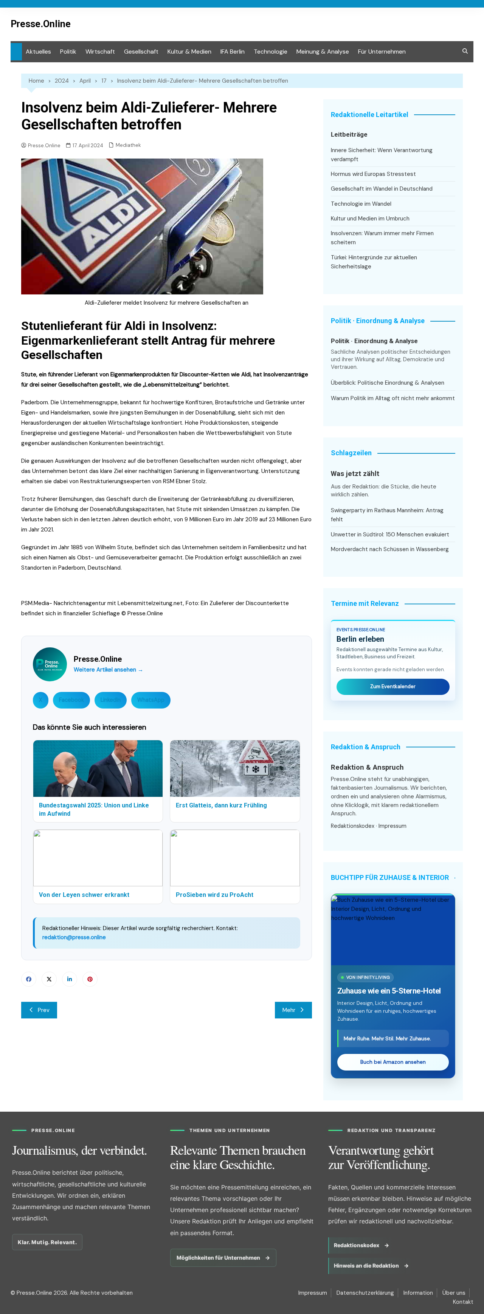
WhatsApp (150, 699)
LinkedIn (111, 699)
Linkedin (69, 979)
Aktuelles (38, 51)
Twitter (49, 979)
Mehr (288, 1010)
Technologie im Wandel (361, 204)
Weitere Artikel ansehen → (108, 669)
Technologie (270, 51)
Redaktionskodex (352, 826)
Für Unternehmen (382, 51)
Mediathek (128, 145)
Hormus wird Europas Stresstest (373, 174)
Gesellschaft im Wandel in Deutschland (382, 189)
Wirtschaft (100, 51)
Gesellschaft (141, 51)
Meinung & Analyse (322, 51)
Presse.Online (41, 23)
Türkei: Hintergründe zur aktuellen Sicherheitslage (374, 262)
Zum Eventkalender (393, 686)
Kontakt (463, 1302)
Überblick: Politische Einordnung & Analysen (387, 383)
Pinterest (90, 979)
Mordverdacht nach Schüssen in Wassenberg (390, 549)
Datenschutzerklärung (365, 1293)
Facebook (71, 699)
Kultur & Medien (189, 51)
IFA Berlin (232, 51)
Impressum (392, 826)
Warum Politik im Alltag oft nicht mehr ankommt (393, 398)
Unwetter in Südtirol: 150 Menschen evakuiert (390, 534)
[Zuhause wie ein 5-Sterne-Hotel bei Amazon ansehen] (393, 930)
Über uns (453, 1293)
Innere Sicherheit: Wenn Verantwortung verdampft (382, 154)
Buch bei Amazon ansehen (393, 1062)
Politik (68, 51)
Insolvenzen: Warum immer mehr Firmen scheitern (382, 238)
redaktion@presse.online (74, 937)
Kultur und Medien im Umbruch (370, 218)
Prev (44, 1010)
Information (418, 1293)
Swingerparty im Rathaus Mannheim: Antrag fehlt (387, 515)
